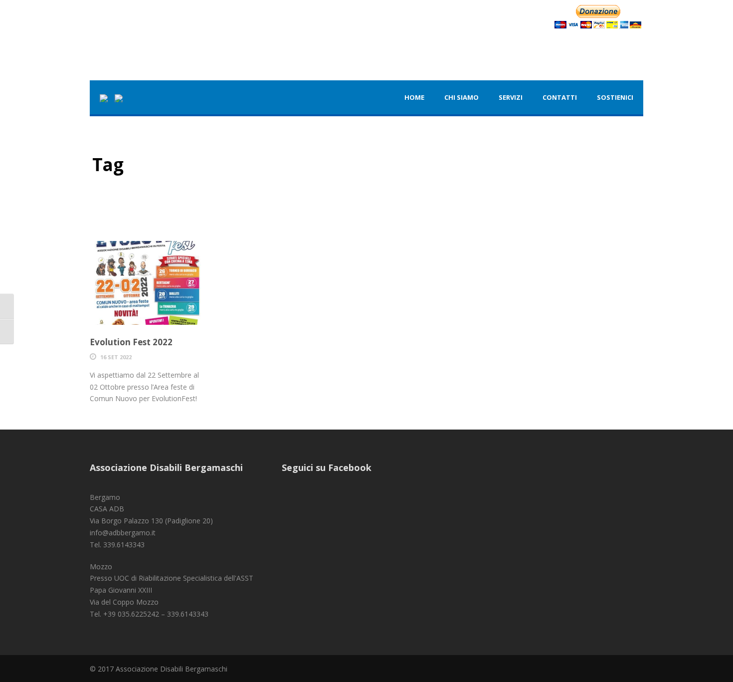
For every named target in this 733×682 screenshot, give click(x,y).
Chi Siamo (461, 97)
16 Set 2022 (116, 357)
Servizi (511, 97)
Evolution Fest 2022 (131, 342)
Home (414, 97)
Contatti (560, 97)
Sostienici (615, 97)
